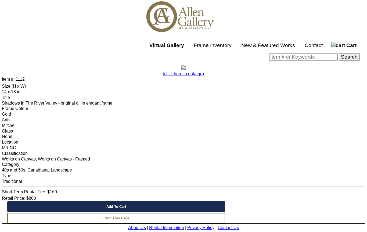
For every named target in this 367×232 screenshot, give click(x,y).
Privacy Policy (200, 227)
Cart (351, 45)
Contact (314, 45)
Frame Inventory (213, 45)
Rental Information (166, 227)
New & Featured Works (268, 45)
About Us (137, 227)
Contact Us (228, 227)
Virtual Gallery (166, 45)
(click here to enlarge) (183, 74)
